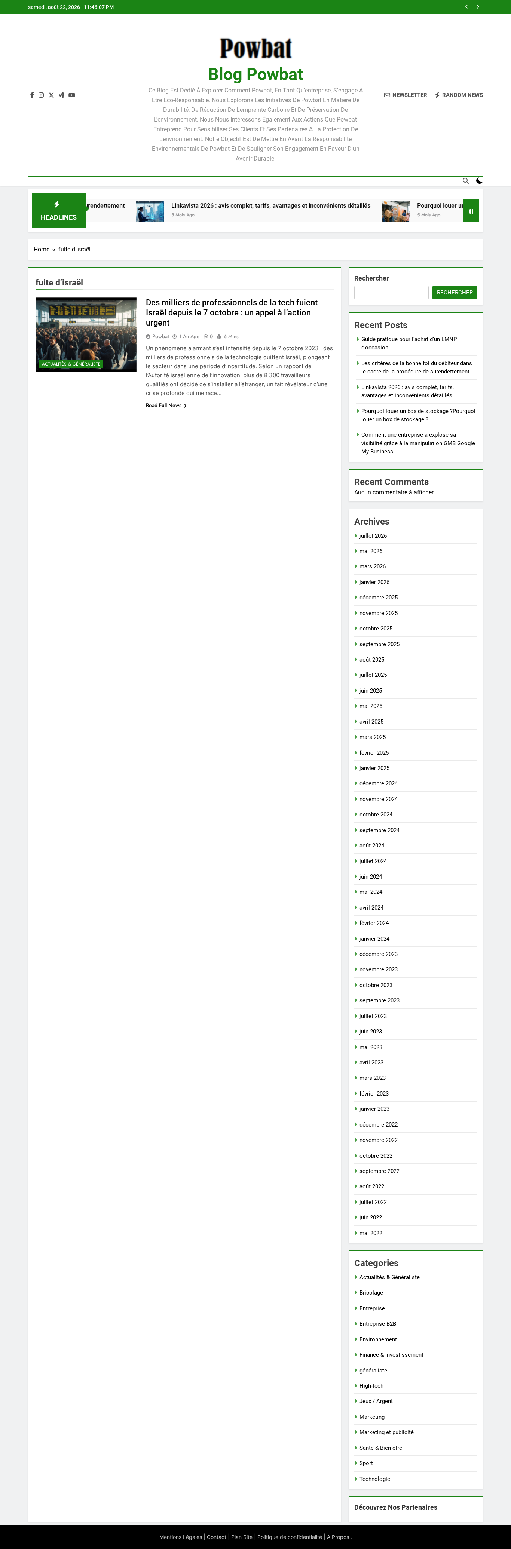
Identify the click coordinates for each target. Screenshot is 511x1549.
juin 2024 (370, 876)
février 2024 (374, 923)
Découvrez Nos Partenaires (395, 1507)
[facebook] (32, 95)
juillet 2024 (373, 861)
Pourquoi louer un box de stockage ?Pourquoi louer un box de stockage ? (358, 7)
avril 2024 (371, 907)
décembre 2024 (378, 783)
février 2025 (374, 752)
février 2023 (374, 1093)
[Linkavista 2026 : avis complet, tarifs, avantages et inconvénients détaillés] (112, 215)
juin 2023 (370, 1031)
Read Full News (163, 405)
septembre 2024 (379, 830)
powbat (160, 336)
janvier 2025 (374, 768)
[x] (51, 95)
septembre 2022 (379, 1171)
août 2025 (371, 659)
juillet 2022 (373, 1202)
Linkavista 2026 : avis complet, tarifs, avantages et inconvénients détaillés (232, 205)
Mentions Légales (180, 1537)
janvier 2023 (374, 1109)
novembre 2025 (378, 613)
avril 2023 (371, 1062)
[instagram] (41, 95)
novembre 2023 (378, 969)
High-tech (371, 1386)
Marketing (372, 1417)
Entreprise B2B (377, 1323)
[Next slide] (478, 7)
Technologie (374, 1479)
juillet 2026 (373, 535)
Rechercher (371, 278)
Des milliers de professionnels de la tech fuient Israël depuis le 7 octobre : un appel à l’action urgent (232, 312)
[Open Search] (466, 181)
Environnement (378, 1339)
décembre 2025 (378, 597)
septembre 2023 (379, 1000)
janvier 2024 (374, 938)
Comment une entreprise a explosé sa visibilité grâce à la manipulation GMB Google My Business (418, 443)
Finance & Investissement (391, 1354)
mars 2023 (372, 1078)
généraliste (373, 1370)
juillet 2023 (373, 1016)
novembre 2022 (378, 1140)
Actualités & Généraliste (71, 364)
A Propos (338, 1537)
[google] (61, 95)
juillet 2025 (373, 675)
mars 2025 (372, 737)
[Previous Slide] (467, 7)
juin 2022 (370, 1217)
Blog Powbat (255, 74)
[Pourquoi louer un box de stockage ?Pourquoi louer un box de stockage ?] (357, 215)
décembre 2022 (378, 1124)
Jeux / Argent (376, 1401)
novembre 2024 (378, 799)
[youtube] (71, 95)
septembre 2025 (379, 644)
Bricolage (371, 1292)
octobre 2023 (375, 985)
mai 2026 (370, 551)
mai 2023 (370, 1047)
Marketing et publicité (386, 1432)
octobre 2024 (375, 814)
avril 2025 (371, 721)
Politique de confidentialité (289, 1537)
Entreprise (372, 1308)
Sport (366, 1463)
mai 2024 (370, 892)
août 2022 (371, 1186)
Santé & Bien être (380, 1448)
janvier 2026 (374, 582)
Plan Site (242, 1537)
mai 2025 (370, 706)
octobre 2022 (375, 1155)
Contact (216, 1537)
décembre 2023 (378, 954)
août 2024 (371, 845)
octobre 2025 (375, 628)
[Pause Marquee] (471, 210)
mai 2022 (370, 1233)
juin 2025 (370, 690)
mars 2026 (372, 566)
